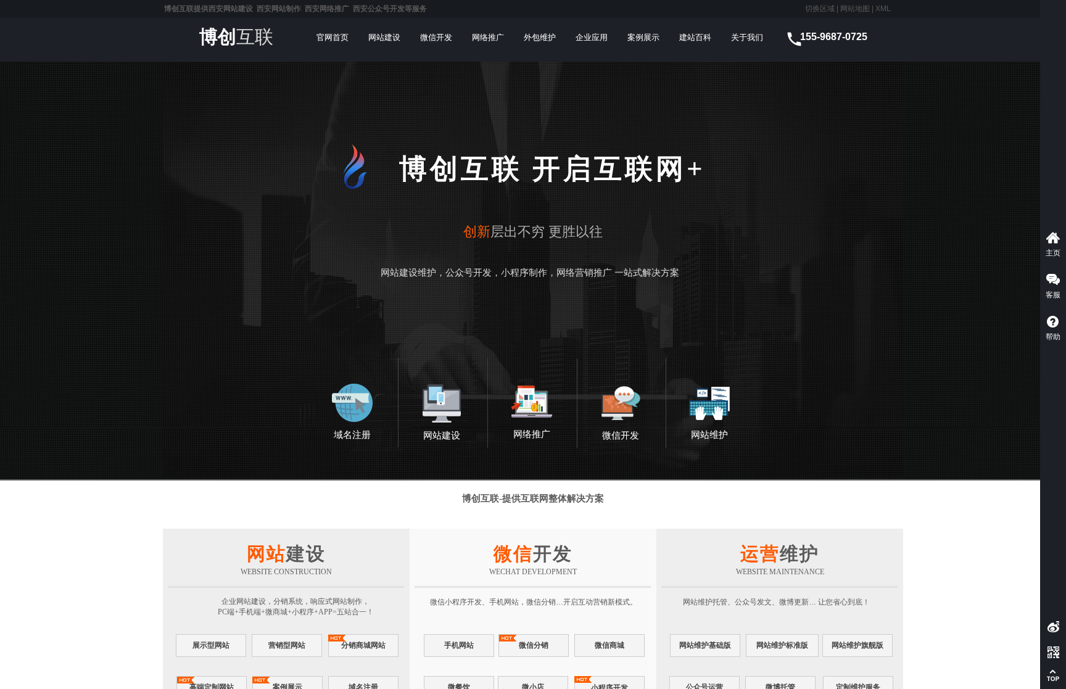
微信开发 (620, 435)
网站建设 (441, 435)
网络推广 (531, 434)
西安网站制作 (279, 8)
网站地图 (854, 8)
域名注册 (352, 435)
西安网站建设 (231, 8)
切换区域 (820, 8)
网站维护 (709, 435)
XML (883, 8)
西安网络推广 (327, 8)
